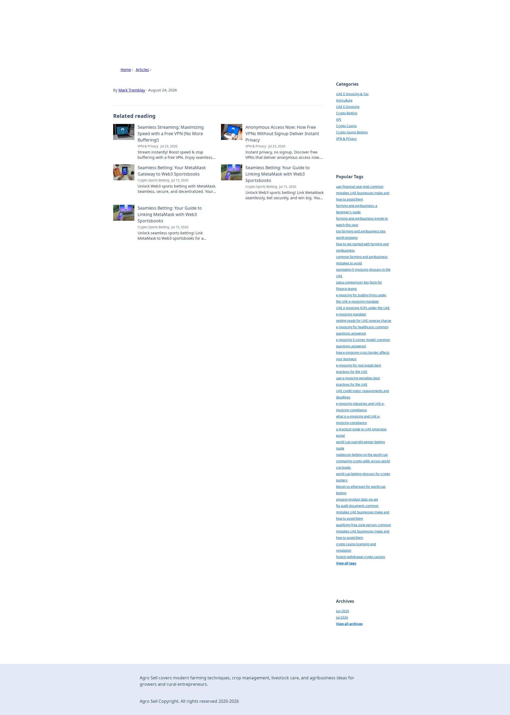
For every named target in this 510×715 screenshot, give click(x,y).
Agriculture (344, 100)
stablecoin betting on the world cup (362, 454)
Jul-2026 (342, 617)
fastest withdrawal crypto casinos (360, 557)
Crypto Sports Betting (352, 132)
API (338, 119)
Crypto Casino (346, 126)
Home (126, 69)
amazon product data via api (357, 499)
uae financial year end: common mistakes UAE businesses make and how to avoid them (362, 193)
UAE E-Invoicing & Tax (352, 94)
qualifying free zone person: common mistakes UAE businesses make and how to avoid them (363, 531)
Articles (142, 69)
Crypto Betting (346, 113)
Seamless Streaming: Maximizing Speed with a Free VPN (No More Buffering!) (171, 133)
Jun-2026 (342, 611)
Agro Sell (139, 19)
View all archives (349, 624)
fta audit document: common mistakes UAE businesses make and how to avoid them (362, 512)
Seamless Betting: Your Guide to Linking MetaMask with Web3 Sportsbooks (277, 174)
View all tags (346, 563)
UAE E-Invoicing (347, 107)
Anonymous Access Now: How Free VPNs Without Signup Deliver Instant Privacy (282, 133)
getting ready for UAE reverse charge (363, 320)
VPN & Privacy (346, 138)
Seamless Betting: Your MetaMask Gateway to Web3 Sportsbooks (172, 171)
